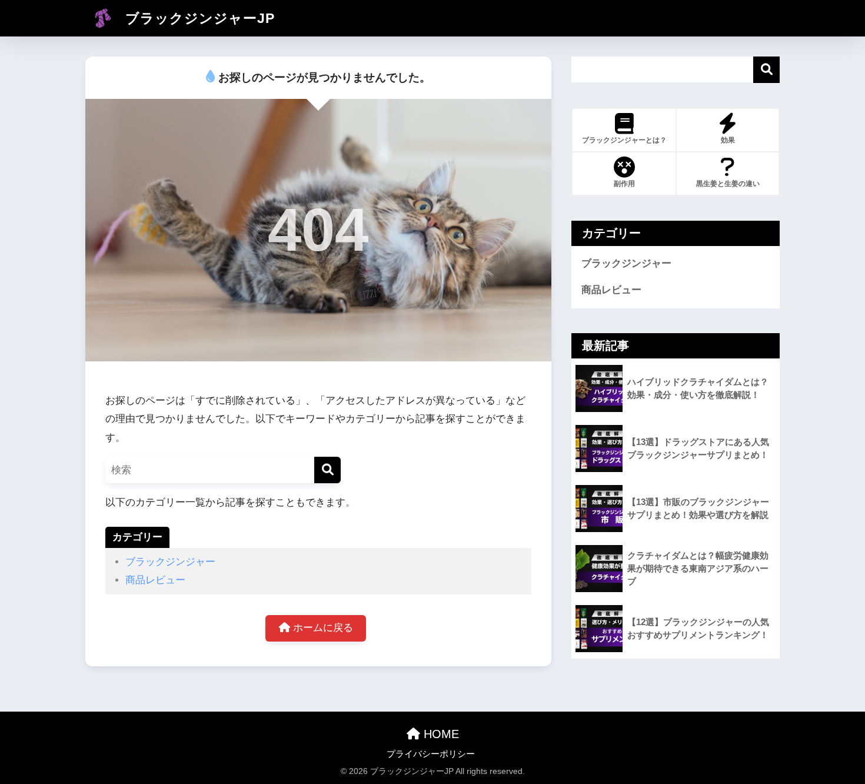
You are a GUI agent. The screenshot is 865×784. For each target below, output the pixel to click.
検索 (766, 70)
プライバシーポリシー (431, 754)
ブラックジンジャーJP (198, 18)
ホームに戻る (321, 627)
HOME (439, 733)
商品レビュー (155, 580)
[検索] (327, 470)
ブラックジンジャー (170, 561)
